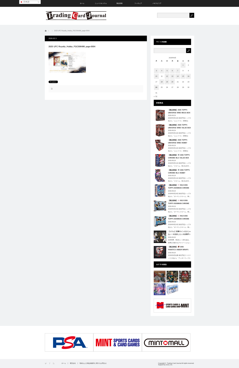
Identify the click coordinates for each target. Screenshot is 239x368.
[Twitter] (46, 363)
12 (167, 76)
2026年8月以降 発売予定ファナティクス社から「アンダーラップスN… (179, 258)
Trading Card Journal (174, 363)
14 (178, 76)
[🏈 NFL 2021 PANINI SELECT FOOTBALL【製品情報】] (185, 277)
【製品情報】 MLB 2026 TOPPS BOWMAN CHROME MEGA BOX (178, 187)
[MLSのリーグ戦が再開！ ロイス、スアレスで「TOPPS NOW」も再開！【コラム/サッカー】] (172, 277)
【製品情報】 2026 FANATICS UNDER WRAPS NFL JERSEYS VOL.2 (178, 249)
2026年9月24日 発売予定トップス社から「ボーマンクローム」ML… (179, 195)
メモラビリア (156, 3)
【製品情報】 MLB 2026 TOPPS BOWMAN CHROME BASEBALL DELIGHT (178, 202)
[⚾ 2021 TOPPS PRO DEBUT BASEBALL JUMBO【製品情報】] (160, 277)
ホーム (82, 3)
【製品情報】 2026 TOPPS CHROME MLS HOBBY (179, 171)
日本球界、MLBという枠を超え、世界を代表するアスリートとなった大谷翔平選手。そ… (179, 242)
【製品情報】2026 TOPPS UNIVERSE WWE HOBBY (177, 141)
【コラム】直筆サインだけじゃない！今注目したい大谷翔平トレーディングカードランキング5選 (179, 233)
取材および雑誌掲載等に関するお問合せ (93, 363)
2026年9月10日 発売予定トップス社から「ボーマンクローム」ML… (179, 210)
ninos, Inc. (169, 365)
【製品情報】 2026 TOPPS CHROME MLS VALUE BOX (179, 156)
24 (156, 87)
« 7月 (155, 96)
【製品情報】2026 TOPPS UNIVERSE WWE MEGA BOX (179, 111)
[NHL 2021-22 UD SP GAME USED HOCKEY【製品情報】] (172, 289)
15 (183, 76)
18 (162, 82)
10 (156, 76)
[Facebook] (50, 363)
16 (188, 76)
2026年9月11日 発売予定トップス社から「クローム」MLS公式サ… (179, 164)
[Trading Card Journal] (76, 15)
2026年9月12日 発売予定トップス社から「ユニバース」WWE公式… (179, 121)
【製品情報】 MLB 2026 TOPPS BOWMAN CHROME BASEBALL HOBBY (178, 218)
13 (172, 76)
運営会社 (73, 363)
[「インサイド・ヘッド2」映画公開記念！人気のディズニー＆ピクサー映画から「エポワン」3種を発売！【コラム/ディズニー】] (160, 289)
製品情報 (119, 3)
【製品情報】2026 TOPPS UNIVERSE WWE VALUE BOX (179, 126)
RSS (54, 363)
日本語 (26, 2)
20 (172, 82)
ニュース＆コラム (101, 3)
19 (167, 82)
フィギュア (138, 3)
